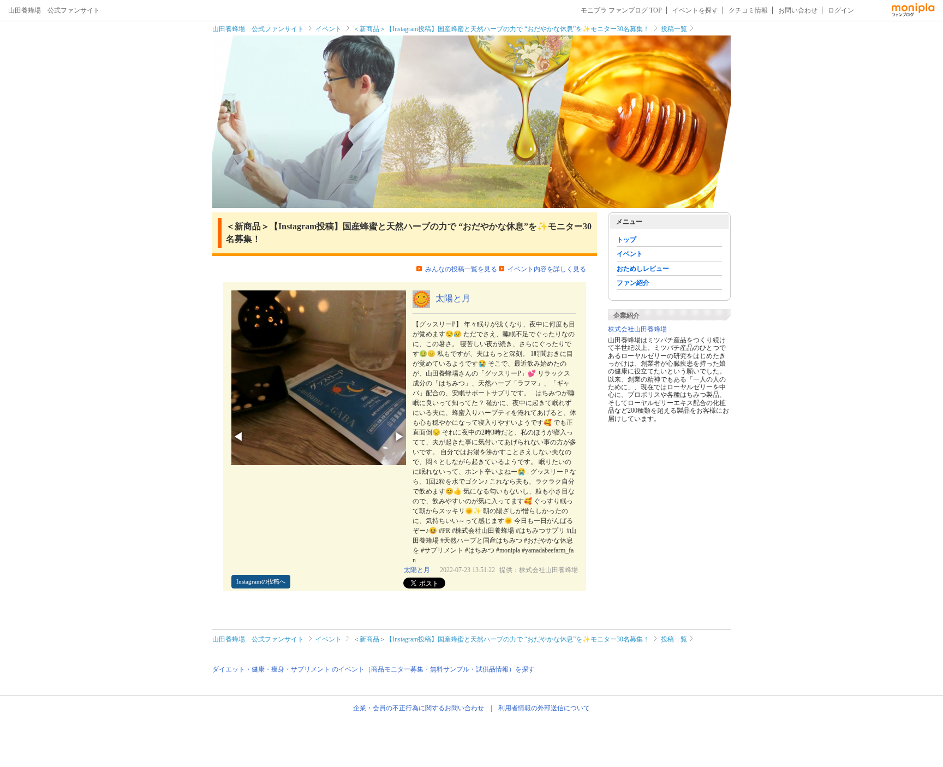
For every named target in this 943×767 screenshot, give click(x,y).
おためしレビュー (643, 268)
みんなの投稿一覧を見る (461, 269)
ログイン (841, 10)
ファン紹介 (633, 283)
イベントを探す (695, 10)
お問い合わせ (797, 10)
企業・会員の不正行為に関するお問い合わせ (418, 708)
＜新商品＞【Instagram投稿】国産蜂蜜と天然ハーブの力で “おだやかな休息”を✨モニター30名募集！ (501, 29)
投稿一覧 (674, 29)
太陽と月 (452, 298)
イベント (328, 29)
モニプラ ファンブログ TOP (621, 10)
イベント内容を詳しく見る (547, 269)
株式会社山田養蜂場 (637, 329)
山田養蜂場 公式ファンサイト (258, 29)
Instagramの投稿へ (260, 581)
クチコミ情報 (748, 10)
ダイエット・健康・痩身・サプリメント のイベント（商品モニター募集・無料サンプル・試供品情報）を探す (373, 669)
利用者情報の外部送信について (544, 708)
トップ (626, 239)
